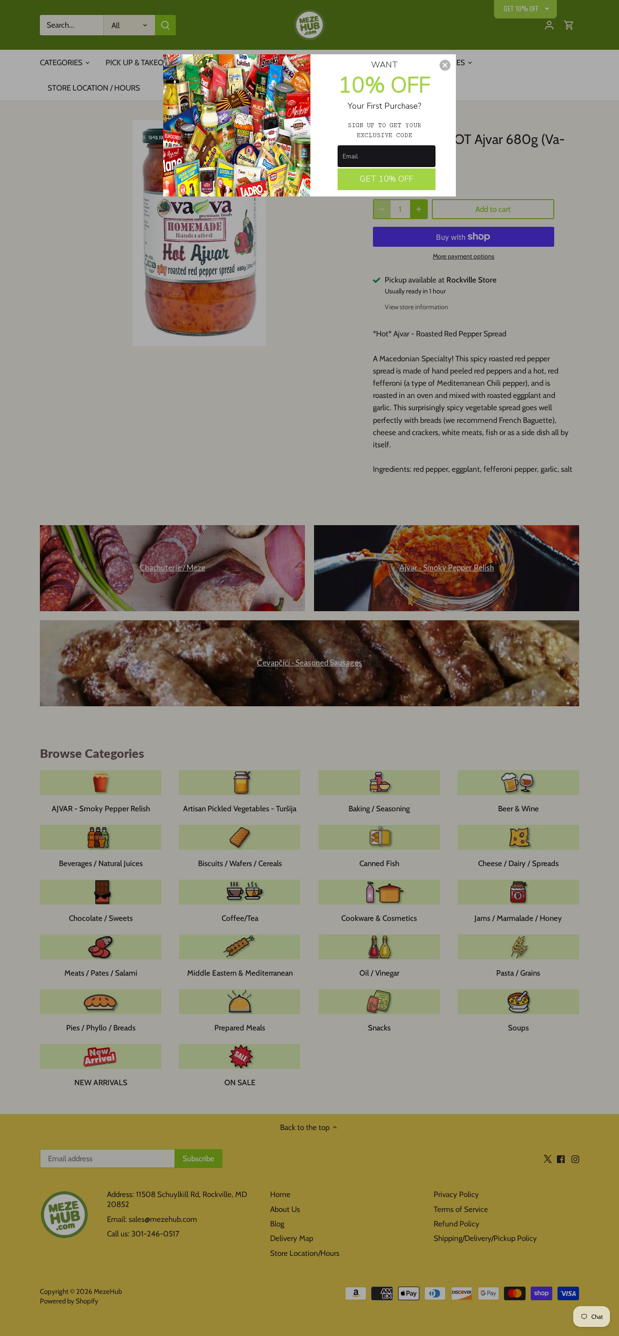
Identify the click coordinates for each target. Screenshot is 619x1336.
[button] (445, 65)
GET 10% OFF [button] (386, 178)
